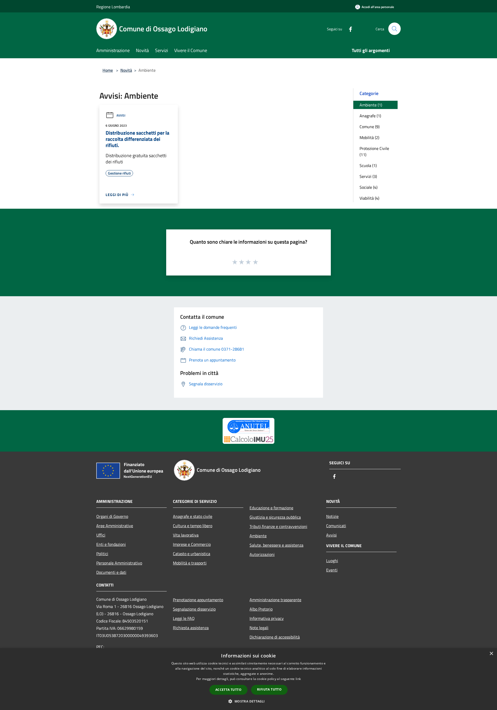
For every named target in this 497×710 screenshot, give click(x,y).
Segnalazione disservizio (194, 609)
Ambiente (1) (371, 105)
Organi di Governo (112, 516)
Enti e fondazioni (111, 544)
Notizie (332, 516)
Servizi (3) (368, 176)
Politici (102, 553)
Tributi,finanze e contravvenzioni (278, 526)
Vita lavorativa (186, 535)
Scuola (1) (368, 165)
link (298, 679)
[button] (248, 701)
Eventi (332, 570)
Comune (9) (369, 127)
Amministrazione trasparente (275, 600)
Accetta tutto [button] (228, 689)
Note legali (259, 628)
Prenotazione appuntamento (198, 600)
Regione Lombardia (113, 7)
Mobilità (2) (369, 137)
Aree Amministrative (114, 526)
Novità (126, 70)
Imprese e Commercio (192, 544)
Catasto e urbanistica (191, 553)
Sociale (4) (368, 187)
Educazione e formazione (271, 508)
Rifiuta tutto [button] (269, 689)
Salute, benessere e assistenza (276, 545)
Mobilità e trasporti (190, 563)
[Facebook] (348, 28)
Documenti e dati (111, 572)
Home (108, 70)
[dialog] (248, 679)
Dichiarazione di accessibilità (275, 637)
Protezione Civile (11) (374, 151)
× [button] (491, 654)
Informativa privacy (267, 618)
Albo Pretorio (261, 609)
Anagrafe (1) (370, 116)
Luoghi (332, 560)
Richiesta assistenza (191, 628)
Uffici (100, 535)
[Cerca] (394, 29)
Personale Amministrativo (119, 563)
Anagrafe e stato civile (192, 516)
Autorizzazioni (262, 554)
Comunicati (336, 526)
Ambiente (258, 536)
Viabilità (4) (369, 198)
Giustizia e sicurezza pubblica (275, 517)
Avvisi (120, 115)
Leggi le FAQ (184, 618)
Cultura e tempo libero (192, 526)
